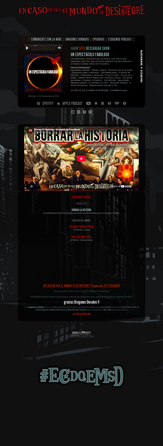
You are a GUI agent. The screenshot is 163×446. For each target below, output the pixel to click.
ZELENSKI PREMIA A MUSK (82, 227)
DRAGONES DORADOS (77, 39)
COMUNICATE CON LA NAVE (46, 39)
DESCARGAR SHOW (98, 48)
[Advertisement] (81, 26)
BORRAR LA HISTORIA (81, 210)
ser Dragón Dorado (82, 314)
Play (27, 48)
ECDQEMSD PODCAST (120, 39)
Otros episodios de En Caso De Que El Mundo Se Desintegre (81, 291)
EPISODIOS (98, 39)
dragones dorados (36, 307)
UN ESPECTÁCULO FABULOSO (90, 54)
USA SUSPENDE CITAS (82, 237)
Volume (58, 47)
